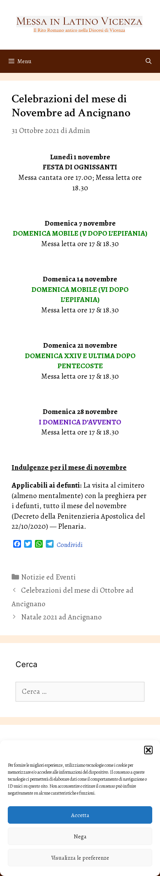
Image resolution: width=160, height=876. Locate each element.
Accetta (80, 815)
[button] (148, 750)
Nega (80, 836)
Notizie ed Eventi (48, 577)
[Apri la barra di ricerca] (148, 61)
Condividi (70, 545)
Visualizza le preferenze (80, 858)
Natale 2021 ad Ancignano (61, 617)
